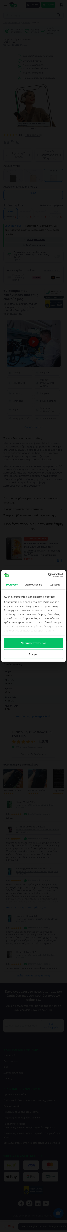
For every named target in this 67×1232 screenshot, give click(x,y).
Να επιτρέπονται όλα (33, 642)
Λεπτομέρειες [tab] (33, 584)
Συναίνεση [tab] (12, 584)
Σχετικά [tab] (55, 584)
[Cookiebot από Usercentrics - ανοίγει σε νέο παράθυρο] (48, 575)
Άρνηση (33, 654)
